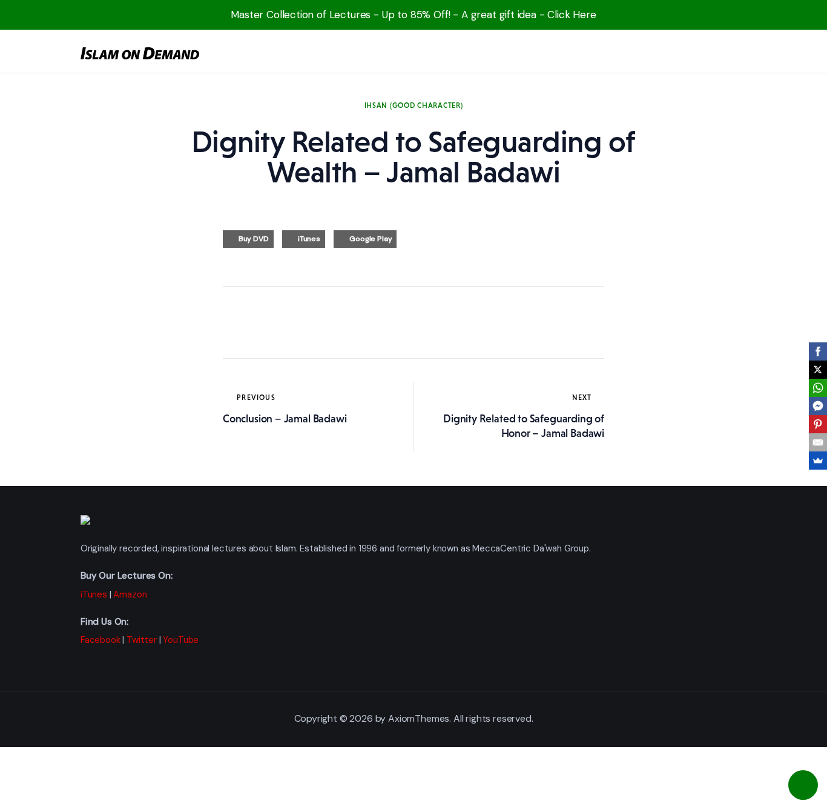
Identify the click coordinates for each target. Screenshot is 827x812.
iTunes (309, 239)
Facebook (100, 640)
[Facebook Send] (818, 406)
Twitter (142, 640)
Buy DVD (254, 239)
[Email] (818, 442)
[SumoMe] (818, 460)
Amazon (130, 594)
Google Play (370, 239)
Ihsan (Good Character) (413, 105)
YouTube (181, 640)
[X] (818, 370)
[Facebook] (818, 351)
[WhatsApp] (818, 388)
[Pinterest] (818, 424)
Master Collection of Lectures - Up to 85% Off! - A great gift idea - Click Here (413, 14)
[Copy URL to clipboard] (344, 322)
